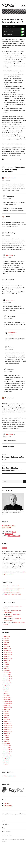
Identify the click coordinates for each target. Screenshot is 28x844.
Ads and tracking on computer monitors (13, 588)
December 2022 (8, 725)
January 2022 (7, 748)
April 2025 (6, 668)
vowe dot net (4, 839)
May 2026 (6, 642)
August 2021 (7, 758)
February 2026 (7, 648)
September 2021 (8, 756)
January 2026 (7, 650)
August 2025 (7, 660)
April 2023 (6, 717)
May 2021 (6, 764)
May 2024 (6, 691)
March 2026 (7, 646)
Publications (5, 824)
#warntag (19, 159)
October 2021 (7, 754)
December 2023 (8, 701)
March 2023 (7, 719)
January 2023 (7, 723)
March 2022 (7, 744)
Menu (23, 5)
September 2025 (8, 658)
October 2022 (7, 729)
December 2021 (8, 750)
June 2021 (6, 762)
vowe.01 (14, 531)
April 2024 (6, 693)
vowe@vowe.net (9, 533)
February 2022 (7, 746)
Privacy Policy (12, 839)
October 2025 (7, 656)
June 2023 (6, 713)
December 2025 (8, 652)
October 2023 (7, 705)
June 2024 (6, 689)
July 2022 (6, 735)
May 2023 (6, 715)
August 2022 (7, 733)
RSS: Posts (6, 803)
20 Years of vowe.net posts (9, 776)
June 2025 (6, 664)
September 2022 (8, 731)
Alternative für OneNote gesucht (12, 592)
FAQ (3, 828)
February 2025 (7, 673)
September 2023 (8, 707)
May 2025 (6, 666)
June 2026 (6, 640)
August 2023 (7, 709)
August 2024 (7, 685)
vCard (3, 821)
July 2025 (6, 662)
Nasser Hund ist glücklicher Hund (12, 594)
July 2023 (6, 711)
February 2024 (7, 697)
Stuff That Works (6, 831)
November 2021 (8, 752)
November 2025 (8, 654)
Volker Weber (7, 159)
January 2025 (7, 675)
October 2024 (7, 681)
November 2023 (8, 703)
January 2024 (7, 699)
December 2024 (8, 677)
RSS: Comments (8, 805)
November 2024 (8, 679)
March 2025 (7, 671)
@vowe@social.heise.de (14, 535)
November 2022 (8, 727)
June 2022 (6, 737)
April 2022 (6, 742)
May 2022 (6, 739)
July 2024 (6, 687)
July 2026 (6, 638)
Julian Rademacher (10, 178)
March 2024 (7, 695)
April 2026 (6, 644)
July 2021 (6, 760)
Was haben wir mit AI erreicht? (11, 586)
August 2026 (7, 636)
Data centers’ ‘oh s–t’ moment (11, 590)
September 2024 (8, 683)
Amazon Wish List (6, 835)
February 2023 (7, 721)
